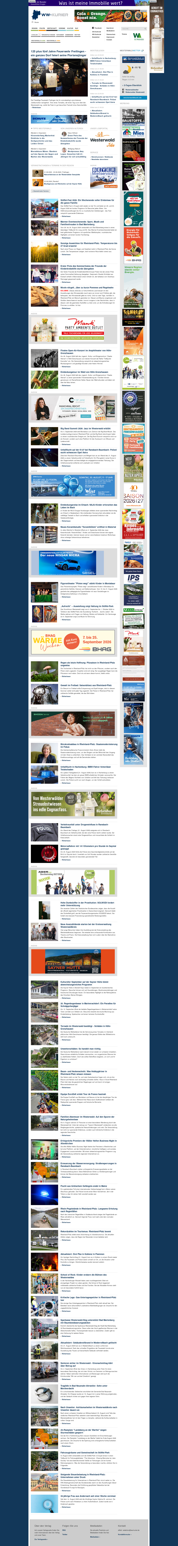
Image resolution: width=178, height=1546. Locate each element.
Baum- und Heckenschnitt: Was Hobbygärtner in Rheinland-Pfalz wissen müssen (84, 1072)
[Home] (32, 22)
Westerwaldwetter (132, 89)
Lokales (34, 35)
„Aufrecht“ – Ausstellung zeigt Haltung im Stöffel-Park (87, 606)
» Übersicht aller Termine (40, 191)
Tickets (124, 34)
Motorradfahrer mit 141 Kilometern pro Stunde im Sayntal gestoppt (88, 847)
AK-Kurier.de (96, 32)
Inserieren (110, 28)
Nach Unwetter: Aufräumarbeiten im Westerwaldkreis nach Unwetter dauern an (89, 1408)
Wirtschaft (52, 28)
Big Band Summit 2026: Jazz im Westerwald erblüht (86, 428)
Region (34, 28)
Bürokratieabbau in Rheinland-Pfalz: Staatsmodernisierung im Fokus (89, 745)
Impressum (110, 37)
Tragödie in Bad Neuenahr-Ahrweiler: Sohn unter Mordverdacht (84, 1387)
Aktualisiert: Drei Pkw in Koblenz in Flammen (82, 1254)
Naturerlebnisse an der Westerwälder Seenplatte (62, 174)
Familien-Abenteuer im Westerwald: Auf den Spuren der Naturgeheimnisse (87, 1118)
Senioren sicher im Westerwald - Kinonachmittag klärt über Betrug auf (87, 1364)
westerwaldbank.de (133, 98)
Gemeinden (69, 35)
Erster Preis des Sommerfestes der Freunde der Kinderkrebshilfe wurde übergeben (84, 267)
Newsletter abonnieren (100, 159)
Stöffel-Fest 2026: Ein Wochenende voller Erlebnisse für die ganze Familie (87, 201)
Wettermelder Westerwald (134, 92)
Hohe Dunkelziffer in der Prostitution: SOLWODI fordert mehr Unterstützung (87, 904)
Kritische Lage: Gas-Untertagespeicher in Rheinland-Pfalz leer (88, 1298)
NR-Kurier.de (96, 34)
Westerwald (38, 41)
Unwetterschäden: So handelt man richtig (81, 1048)
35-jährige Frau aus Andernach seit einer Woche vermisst (88, 1496)
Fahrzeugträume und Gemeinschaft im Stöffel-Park (85, 1452)
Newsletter (96, 37)
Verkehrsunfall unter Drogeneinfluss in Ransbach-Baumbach (84, 826)
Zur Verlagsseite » (41, 1539)
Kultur (70, 28)
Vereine (62, 28)
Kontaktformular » (125, 1534)
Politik (42, 28)
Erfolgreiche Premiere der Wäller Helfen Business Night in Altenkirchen (89, 1142)
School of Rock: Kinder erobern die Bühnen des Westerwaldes (84, 1276)
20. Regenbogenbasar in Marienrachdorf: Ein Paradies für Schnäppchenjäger (88, 1005)
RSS (64, 1530)
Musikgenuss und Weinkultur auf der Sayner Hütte (63, 184)
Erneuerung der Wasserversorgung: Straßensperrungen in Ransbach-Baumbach (88, 1164)
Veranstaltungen (48, 35)
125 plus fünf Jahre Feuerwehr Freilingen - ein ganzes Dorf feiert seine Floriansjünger (58, 53)
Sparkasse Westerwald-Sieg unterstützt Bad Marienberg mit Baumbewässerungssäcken (87, 1321)
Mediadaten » (95, 1537)
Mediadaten (111, 31)
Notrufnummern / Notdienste (102, 157)
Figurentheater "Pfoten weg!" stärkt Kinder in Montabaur (88, 583)
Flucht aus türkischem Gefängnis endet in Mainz (84, 1186)
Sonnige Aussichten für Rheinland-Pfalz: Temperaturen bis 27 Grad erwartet (89, 244)
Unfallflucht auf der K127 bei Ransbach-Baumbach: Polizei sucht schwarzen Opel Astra (103, 99)
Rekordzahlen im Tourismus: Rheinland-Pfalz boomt (86, 1231)
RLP (76, 28)
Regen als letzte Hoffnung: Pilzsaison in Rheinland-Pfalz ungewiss (88, 664)
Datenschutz (111, 34)
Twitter (64, 1534)
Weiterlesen (36, 107)
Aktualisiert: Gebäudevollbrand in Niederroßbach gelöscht (101, 113)
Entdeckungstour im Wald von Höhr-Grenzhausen (84, 371)
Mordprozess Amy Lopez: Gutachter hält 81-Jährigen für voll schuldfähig (73, 154)
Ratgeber (60, 35)
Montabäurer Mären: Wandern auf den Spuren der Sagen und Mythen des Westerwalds (44, 154)
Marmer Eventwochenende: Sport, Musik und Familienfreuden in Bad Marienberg (82, 223)
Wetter (77, 35)
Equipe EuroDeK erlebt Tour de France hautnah (83, 1094)
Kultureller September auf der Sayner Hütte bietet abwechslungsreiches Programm (84, 983)
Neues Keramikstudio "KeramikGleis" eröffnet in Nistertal (88, 526)
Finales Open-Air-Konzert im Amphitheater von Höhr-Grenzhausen (86, 352)
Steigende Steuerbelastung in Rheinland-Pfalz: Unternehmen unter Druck (83, 1476)
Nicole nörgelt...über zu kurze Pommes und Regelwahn (87, 287)
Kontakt (109, 40)
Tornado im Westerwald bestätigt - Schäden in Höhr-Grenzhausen (102, 86)
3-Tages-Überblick (133, 85)
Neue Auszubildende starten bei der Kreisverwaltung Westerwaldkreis (86, 925)
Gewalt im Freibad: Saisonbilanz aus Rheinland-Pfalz (86, 685)
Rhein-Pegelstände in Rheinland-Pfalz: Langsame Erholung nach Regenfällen (89, 1210)
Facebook (98, 28)
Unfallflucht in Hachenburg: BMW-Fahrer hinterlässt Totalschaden (103, 61)
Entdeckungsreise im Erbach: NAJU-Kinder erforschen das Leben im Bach (89, 506)
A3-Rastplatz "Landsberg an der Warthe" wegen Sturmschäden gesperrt (83, 1431)
